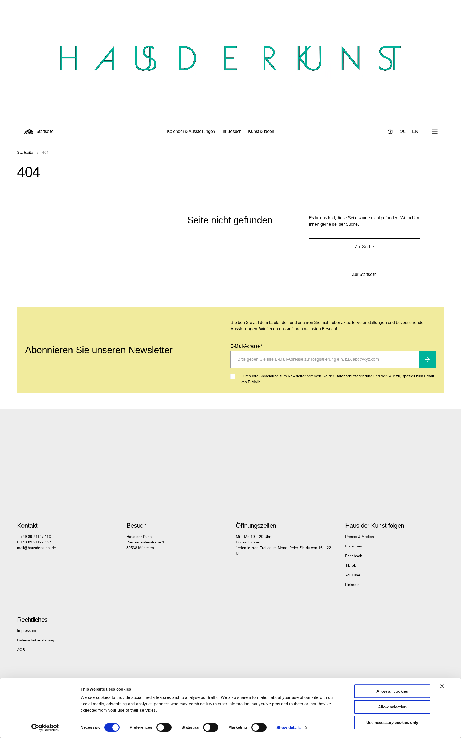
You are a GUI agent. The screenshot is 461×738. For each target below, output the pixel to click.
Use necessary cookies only (392, 722)
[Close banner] (442, 686)
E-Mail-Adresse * (246, 346)
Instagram (353, 546)
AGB (21, 650)
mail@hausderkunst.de (36, 548)
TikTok (350, 565)
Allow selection (392, 707)
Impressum (26, 630)
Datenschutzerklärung (35, 640)
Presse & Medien (359, 536)
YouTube (352, 575)
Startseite (25, 152)
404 (45, 152)
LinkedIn (352, 584)
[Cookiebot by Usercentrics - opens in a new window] (45, 728)
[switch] (164, 727)
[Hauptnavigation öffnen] (434, 131)
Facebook (353, 556)
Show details (288, 727)
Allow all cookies (392, 691)
